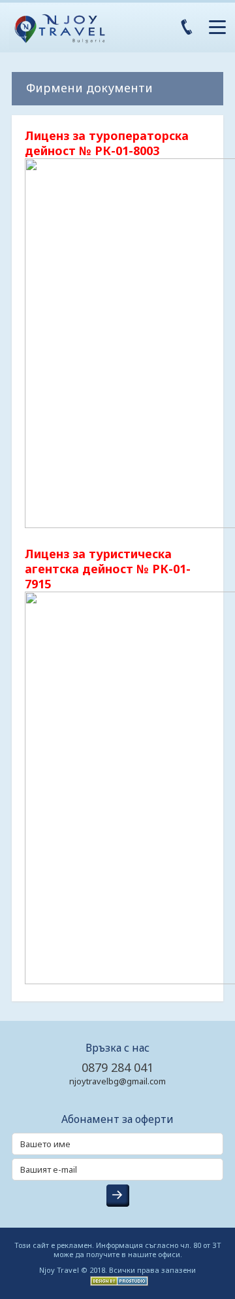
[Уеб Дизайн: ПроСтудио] (117, 1279)
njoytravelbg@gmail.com (117, 1081)
